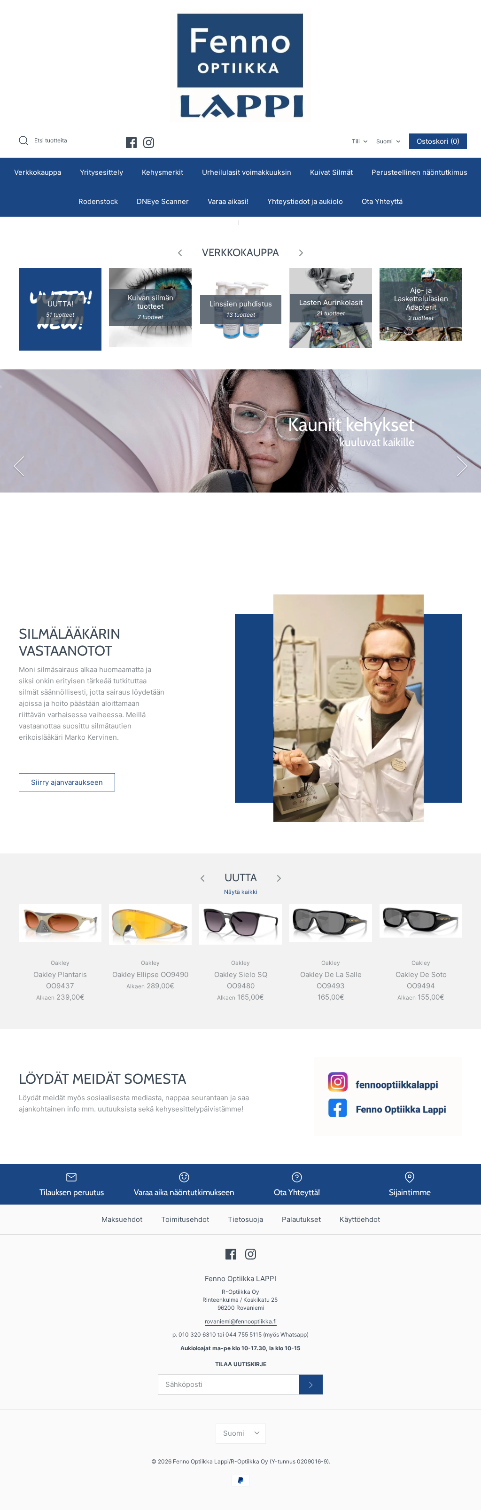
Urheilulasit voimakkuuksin (246, 172)
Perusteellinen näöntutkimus (419, 172)
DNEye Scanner (163, 201)
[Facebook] (131, 142)
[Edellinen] (19, 466)
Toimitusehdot (185, 1219)
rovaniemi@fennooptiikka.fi (241, 1321)
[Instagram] (148, 142)
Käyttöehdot (360, 1219)
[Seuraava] (462, 466)
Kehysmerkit (162, 172)
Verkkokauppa (37, 172)
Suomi (384, 141)
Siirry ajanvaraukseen (67, 782)
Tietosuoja (245, 1219)
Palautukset (301, 1219)
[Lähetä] (311, 1384)
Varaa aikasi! (228, 201)
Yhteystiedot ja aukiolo (305, 201)
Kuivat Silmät (331, 172)
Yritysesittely (101, 172)
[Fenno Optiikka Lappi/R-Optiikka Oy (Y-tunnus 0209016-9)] (240, 65)
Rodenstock (98, 201)
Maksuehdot (121, 1219)
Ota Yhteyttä (382, 201)
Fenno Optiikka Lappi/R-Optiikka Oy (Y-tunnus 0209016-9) (251, 1461)
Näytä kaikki (240, 891)
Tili (356, 141)
